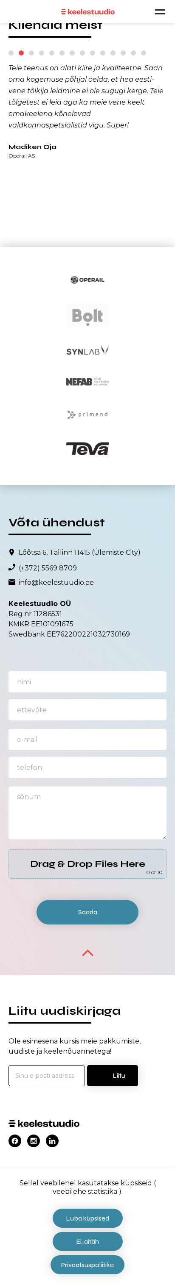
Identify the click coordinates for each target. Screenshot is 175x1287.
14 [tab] (143, 52)
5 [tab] (51, 52)
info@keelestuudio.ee (56, 582)
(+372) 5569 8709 (48, 568)
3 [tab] (31, 52)
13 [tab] (133, 52)
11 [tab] (113, 52)
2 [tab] (21, 52)
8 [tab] (82, 52)
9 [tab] (92, 52)
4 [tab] (41, 52)
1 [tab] (11, 52)
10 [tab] (102, 52)
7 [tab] (72, 52)
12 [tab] (123, 52)
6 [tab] (62, 52)
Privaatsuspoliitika (87, 1265)
